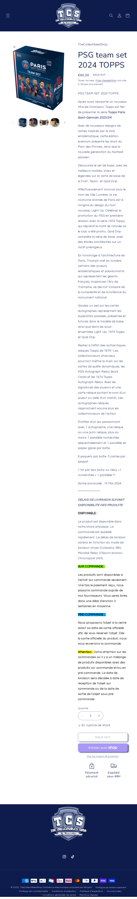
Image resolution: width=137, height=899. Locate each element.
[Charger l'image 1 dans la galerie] (22, 122)
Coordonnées (114, 891)
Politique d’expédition (91, 891)
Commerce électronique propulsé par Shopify (67, 887)
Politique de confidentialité (33, 891)
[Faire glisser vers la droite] (64, 123)
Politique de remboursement (111, 888)
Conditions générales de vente (59, 895)
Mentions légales (89, 895)
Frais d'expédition (106, 80)
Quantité (83, 708)
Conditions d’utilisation (64, 891)
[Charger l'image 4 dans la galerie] (54, 122)
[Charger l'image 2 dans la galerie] (33, 122)
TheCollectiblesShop (31, 887)
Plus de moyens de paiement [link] (103, 756)
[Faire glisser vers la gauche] (13, 123)
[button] (8, 16)
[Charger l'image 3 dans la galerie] (44, 122)
